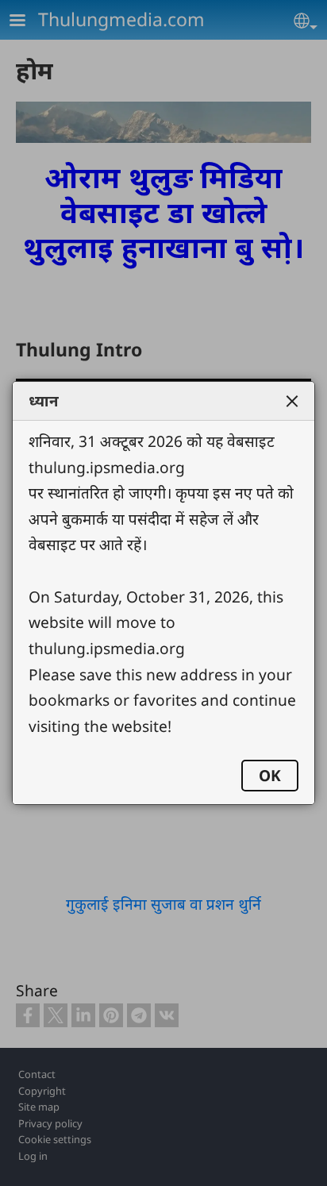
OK (270, 775)
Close (292, 401)
